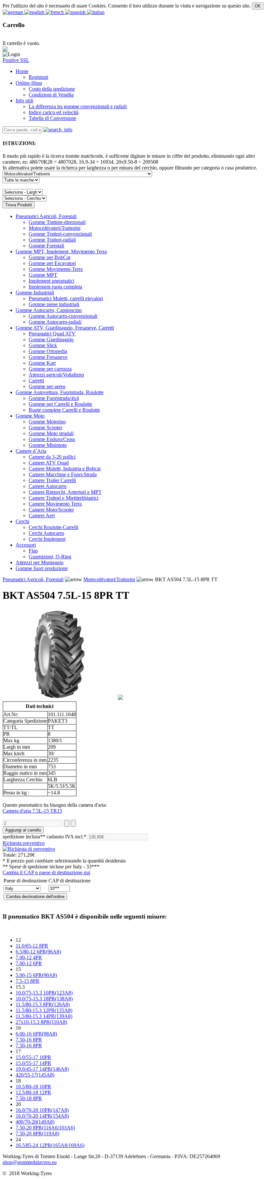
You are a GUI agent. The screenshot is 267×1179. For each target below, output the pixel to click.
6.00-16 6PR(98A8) (36, 1034)
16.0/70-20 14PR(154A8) (42, 1116)
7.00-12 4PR (29, 957)
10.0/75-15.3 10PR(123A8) (44, 992)
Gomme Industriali (35, 292)
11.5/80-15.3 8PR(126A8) (43, 1004)
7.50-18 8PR (29, 1098)
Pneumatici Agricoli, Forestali (46, 216)
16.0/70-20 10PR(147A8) (42, 1110)
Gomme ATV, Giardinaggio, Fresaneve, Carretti (65, 328)
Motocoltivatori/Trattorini (109, 579)
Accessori (26, 545)
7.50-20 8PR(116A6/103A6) (45, 1127)
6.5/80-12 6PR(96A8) (38, 951)
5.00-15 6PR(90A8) (36, 975)
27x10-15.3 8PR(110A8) (41, 1022)
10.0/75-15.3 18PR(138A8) (44, 998)
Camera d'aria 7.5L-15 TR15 (32, 811)
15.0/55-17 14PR (33, 1063)
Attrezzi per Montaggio (39, 562)
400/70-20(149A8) (35, 1122)
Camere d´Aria (31, 451)
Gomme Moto (30, 416)
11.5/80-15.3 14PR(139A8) (44, 1016)
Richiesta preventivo (24, 843)
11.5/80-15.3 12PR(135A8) (44, 1010)
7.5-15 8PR (27, 981)
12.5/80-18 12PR (33, 1092)
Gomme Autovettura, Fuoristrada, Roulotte (60, 392)
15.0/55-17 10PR (33, 1057)
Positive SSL (16, 60)
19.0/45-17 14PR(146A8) (42, 1069)
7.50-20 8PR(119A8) (37, 1133)
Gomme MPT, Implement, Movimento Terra (61, 251)
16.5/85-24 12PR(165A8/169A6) (50, 1145)
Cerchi (22, 521)
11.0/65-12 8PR (32, 946)
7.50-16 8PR (29, 1039)
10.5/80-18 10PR (33, 1086)
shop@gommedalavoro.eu (30, 1162)
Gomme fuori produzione (42, 568)
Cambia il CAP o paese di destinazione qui (46, 872)
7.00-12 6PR (29, 963)
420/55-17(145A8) (35, 1075)
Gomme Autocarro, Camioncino (49, 310)
